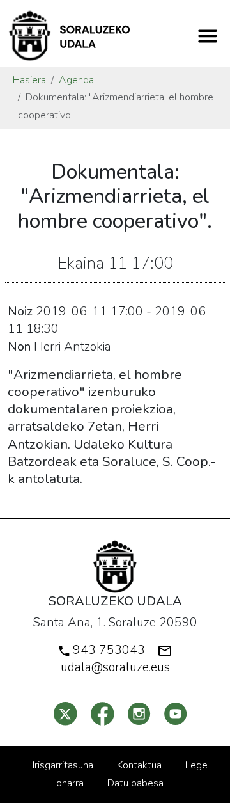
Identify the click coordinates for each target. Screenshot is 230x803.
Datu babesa (135, 783)
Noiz (20, 311)
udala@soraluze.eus (115, 667)
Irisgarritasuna (63, 765)
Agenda (76, 80)
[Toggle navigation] (207, 36)
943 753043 (109, 650)
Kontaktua (139, 765)
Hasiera (29, 80)
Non (19, 346)
